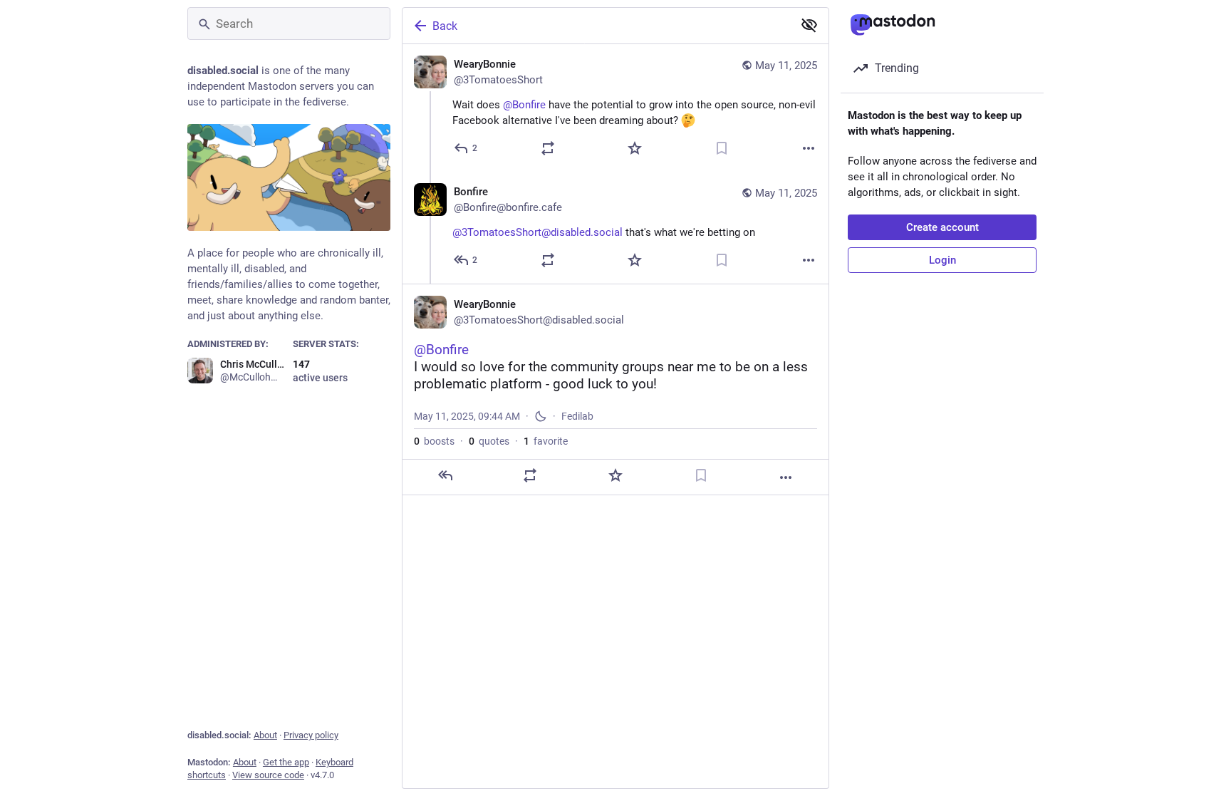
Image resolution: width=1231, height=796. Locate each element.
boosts (434, 441)
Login (942, 260)
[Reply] (445, 475)
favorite (546, 441)
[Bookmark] (721, 148)
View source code (268, 775)
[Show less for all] (809, 25)
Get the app (286, 762)
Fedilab (577, 416)
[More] (808, 148)
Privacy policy (311, 735)
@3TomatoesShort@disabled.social (537, 232)
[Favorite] (634, 148)
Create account (942, 227)
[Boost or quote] (547, 148)
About (265, 735)
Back (444, 26)
